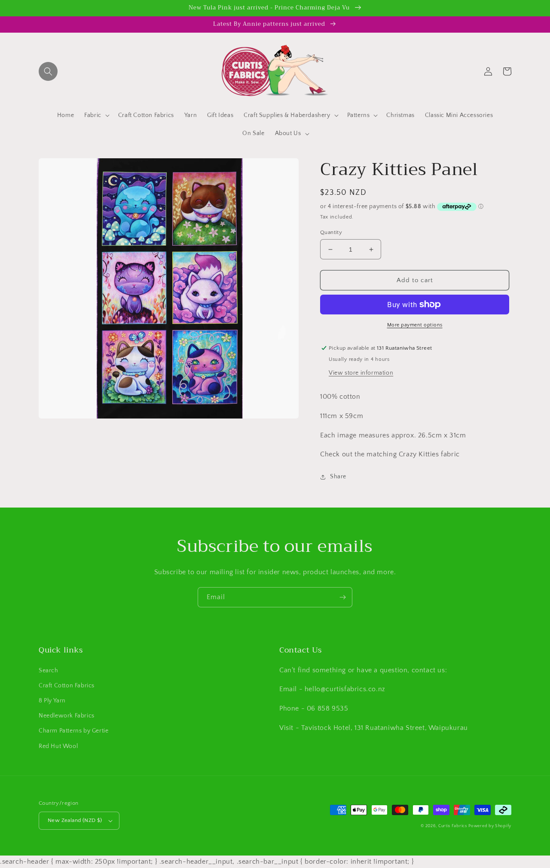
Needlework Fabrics (67, 715)
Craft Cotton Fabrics (67, 685)
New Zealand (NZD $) (75, 820)
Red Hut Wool (58, 746)
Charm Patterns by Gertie (73, 730)
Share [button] (338, 476)
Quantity (331, 232)
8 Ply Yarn (52, 700)
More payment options (415, 325)
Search (48, 670)
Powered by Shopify (489, 826)
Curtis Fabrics (452, 826)
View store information (361, 372)
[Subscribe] (342, 597)
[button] (48, 71)
